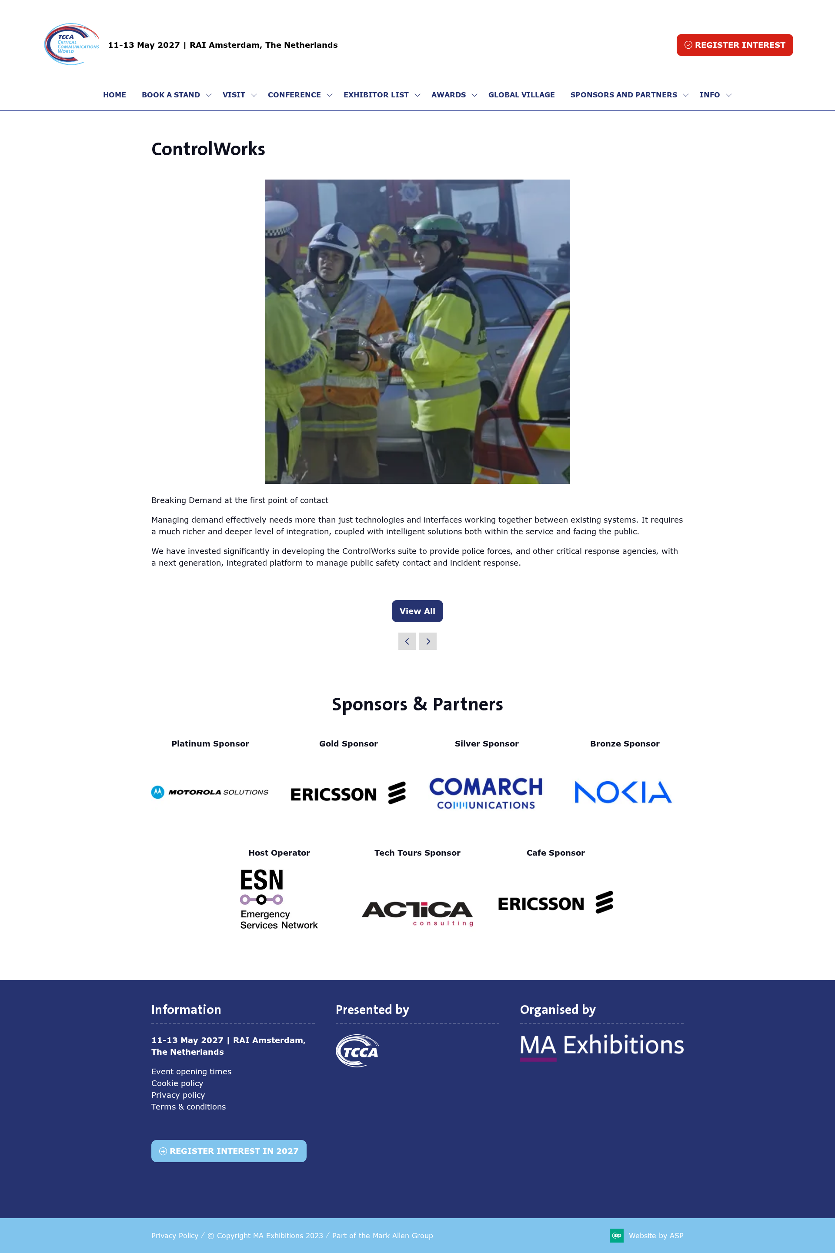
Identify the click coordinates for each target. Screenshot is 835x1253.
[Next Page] (428, 641)
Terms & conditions (188, 1106)
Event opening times (191, 1071)
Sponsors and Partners (624, 95)
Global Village (521, 95)
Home (114, 95)
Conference (294, 95)
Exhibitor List (376, 95)
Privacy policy (178, 1095)
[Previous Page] (407, 641)
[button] (735, 45)
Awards (448, 95)
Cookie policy (177, 1083)
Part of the (382, 1235)
